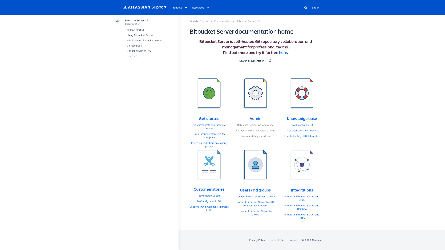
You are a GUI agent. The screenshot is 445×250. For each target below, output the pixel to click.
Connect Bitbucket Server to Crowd (256, 213)
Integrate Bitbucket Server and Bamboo (301, 207)
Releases (132, 56)
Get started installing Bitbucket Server (209, 126)
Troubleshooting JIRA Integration (302, 136)
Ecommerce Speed (209, 195)
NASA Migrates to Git (209, 201)
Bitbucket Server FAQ (139, 50)
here (283, 52)
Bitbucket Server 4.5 (137, 20)
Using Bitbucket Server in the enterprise (209, 135)
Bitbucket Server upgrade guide (255, 124)
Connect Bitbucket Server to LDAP (255, 196)
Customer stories (209, 189)
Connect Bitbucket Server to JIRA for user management (255, 204)
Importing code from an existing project (209, 144)
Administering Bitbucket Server (144, 40)
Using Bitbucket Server (140, 35)
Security (293, 240)
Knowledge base (302, 118)
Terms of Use (276, 240)
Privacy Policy (257, 240)
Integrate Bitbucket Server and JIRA (301, 198)
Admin (255, 118)
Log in (315, 7)
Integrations (302, 190)
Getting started (135, 29)
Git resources (134, 45)
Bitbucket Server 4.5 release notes (255, 130)
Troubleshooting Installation (301, 130)
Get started (209, 118)
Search (306, 7)
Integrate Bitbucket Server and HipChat (301, 216)
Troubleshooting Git (302, 124)
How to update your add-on (255, 136)
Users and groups (255, 190)
